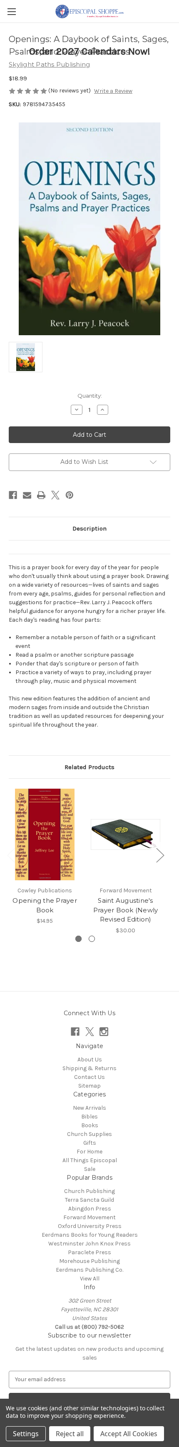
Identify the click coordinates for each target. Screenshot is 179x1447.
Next (160, 854)
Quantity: (89, 395)
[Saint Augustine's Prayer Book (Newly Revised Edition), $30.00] (125, 834)
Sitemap (89, 1085)
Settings (26, 1433)
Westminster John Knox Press (89, 1243)
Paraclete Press (89, 1252)
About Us (89, 1059)
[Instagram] (103, 1031)
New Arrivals (89, 1107)
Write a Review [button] (113, 91)
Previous (10, 854)
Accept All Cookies (128, 1433)
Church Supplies (89, 1134)
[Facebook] (13, 495)
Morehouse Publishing (89, 1261)
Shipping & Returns (89, 1068)
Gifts (89, 1142)
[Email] (27, 495)
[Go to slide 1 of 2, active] (78, 939)
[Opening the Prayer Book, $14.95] (45, 834)
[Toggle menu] (11, 11)
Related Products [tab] (89, 767)
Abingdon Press (89, 1208)
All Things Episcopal (89, 1160)
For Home (89, 1151)
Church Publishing (89, 1191)
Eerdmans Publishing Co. (89, 1269)
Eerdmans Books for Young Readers (90, 1234)
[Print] (41, 495)
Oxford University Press (90, 1226)
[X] (55, 495)
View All (89, 1278)
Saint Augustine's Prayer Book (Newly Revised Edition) (125, 910)
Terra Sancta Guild (89, 1199)
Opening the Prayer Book (44, 905)
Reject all (70, 1433)
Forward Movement (89, 1217)
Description (89, 528)
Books (89, 1125)
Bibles (89, 1116)
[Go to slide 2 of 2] (92, 939)
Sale (89, 1169)
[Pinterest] (69, 495)
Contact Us (89, 1077)
